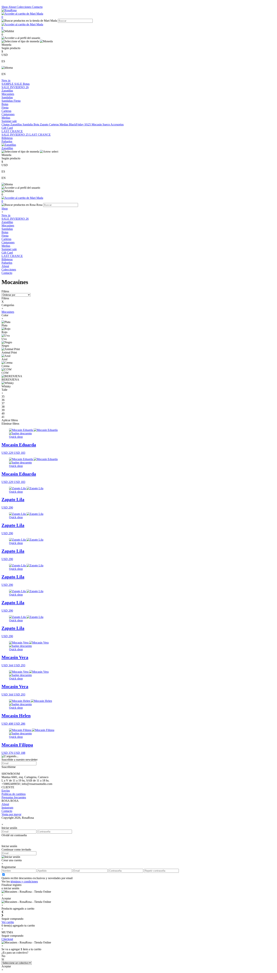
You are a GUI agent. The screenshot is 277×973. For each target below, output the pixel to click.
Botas (26, 83)
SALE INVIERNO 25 (15, 134)
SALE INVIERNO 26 (15, 87)
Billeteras (7, 138)
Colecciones (24, 6)
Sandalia (28, 124)
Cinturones (8, 114)
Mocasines (8, 94)
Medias (6, 117)
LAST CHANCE (12, 131)
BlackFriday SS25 (80, 124)
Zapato (44, 124)
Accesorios (117, 124)
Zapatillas (7, 90)
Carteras (6, 111)
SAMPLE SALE (12, 83)
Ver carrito (8, 922)
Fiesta (17, 100)
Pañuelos (7, 141)
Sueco (106, 124)
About (12, 6)
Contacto (37, 6)
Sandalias (7, 97)
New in (6, 80)
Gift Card (7, 127)
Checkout (7, 939)
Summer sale (9, 121)
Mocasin (97, 124)
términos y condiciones (24, 881)
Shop (5, 6)
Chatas (6, 124)
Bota (37, 124)
